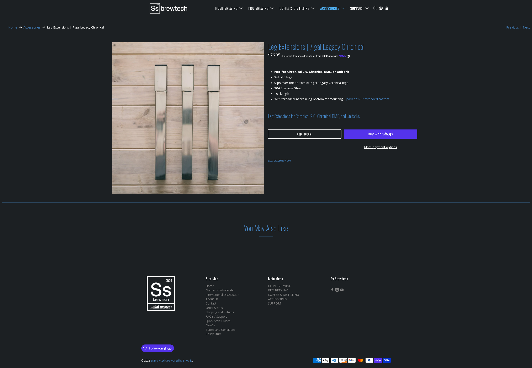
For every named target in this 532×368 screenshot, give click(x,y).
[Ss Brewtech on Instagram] (337, 290)
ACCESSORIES (330, 8)
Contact (211, 303)
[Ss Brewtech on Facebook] (332, 290)
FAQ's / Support (216, 316)
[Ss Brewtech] (166, 8)
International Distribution (222, 295)
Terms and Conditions (220, 330)
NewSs (210, 325)
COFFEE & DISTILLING (295, 8)
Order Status (214, 308)
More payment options (380, 147)
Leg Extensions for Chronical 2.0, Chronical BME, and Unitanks (314, 115)
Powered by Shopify (179, 360)
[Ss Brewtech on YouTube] (342, 290)
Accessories (32, 27)
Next (526, 27)
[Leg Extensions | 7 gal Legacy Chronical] (188, 118)
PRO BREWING (258, 8)
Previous (512, 27)
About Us (212, 299)
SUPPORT (357, 8)
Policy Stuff (213, 334)
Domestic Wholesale (220, 290)
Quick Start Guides (218, 321)
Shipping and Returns (220, 312)
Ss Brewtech (158, 360)
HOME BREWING (226, 8)
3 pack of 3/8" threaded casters (366, 99)
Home (12, 27)
